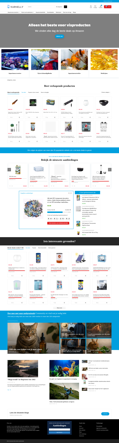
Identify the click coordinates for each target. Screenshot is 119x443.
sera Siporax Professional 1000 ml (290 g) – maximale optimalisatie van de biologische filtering (90, 199)
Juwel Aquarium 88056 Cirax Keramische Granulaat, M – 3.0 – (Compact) (17, 178)
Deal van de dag (67, 12)
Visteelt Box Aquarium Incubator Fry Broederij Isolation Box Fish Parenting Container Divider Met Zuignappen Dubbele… (103, 138)
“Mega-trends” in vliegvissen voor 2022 (21, 379)
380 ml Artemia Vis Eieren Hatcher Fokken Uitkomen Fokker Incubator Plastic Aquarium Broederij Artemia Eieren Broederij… (79, 179)
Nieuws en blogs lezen (108, 1)
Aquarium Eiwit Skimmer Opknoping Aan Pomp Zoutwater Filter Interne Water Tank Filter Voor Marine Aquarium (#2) (59, 200)
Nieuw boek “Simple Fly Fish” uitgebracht (98, 388)
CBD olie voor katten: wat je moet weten (98, 368)
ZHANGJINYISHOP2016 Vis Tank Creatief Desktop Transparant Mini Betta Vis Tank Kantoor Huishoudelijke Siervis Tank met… (102, 269)
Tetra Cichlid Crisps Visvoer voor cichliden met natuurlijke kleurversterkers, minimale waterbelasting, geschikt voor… (80, 296)
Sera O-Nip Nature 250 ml (98, 176)
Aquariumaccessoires (13, 12)
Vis (8, 389)
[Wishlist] (95, 6)
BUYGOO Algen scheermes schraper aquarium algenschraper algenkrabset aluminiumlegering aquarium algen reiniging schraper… (15, 138)
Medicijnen (58, 12)
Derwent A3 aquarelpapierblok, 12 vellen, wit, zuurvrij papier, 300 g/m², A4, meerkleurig (68, 137)
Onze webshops (82, 434)
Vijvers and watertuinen (27, 12)
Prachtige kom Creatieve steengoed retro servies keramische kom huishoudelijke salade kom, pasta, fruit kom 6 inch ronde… (103, 114)
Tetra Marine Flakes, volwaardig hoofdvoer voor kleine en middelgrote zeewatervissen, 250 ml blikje (38, 269)
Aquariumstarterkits (40, 12)
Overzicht (81, 428)
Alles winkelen (82, 430)
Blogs (74, 12)
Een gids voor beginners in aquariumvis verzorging (63, 379)
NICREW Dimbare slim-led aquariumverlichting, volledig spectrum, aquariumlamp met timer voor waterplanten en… (67, 114)
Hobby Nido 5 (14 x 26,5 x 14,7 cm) (50, 112)
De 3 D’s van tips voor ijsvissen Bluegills (98, 374)
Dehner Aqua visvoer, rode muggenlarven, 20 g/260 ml (31, 137)
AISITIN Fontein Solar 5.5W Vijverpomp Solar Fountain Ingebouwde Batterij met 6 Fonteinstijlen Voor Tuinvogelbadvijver (80, 269)
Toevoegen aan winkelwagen (58, 220)
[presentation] (9, 169)
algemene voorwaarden (101, 428)
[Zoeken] (65, 6)
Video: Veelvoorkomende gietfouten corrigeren (61, 401)
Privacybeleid (99, 426)
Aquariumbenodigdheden (88, 206)
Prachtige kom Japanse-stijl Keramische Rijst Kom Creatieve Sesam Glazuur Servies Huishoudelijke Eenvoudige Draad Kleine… (59, 179)
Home (80, 426)
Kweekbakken (50, 12)
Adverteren (81, 435)
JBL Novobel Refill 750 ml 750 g (90, 232)
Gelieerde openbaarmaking (102, 430)
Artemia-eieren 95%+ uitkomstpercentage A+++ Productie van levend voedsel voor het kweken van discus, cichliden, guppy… (59, 269)
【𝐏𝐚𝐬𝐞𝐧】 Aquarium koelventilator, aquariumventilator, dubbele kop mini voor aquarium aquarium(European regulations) (50, 138)
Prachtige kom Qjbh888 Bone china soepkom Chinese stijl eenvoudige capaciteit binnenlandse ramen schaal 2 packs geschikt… (89, 212)
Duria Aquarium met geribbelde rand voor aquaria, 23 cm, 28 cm (85, 113)
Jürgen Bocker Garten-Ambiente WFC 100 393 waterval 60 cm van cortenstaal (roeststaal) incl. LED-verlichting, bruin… (15, 114)
